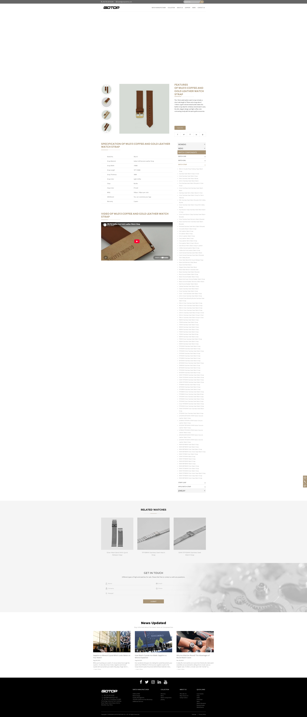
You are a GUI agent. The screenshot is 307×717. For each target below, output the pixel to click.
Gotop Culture (183, 697)
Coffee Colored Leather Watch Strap (189, 248)
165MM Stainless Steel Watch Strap (189, 341)
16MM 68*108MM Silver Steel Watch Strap (190, 449)
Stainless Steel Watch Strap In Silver (189, 173)
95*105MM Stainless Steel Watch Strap (189, 368)
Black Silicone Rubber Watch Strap (189, 277)
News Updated (153, 623)
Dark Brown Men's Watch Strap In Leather (191, 245)
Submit (153, 601)
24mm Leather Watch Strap (187, 236)
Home (103, 14)
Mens (180, 148)
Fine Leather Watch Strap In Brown (189, 243)
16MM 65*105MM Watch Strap (187, 461)
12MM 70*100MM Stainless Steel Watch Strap (191, 377)
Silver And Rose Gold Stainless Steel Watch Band (191, 189)
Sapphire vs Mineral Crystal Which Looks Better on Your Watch (111, 656)
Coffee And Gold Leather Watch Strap (143, 14)
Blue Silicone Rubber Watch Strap (188, 274)
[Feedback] (305, 485)
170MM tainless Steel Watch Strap (188, 322)
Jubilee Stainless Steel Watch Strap (189, 286)
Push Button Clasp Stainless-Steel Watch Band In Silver (192, 211)
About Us (180, 7)
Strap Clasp (182, 482)
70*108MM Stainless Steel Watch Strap (189, 389)
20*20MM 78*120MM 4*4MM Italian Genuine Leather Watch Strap (191, 427)
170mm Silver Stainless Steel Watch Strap (190, 310)
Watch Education (201, 703)
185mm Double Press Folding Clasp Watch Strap (191, 170)
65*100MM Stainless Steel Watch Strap (189, 360)
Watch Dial (182, 160)
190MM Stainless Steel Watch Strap (189, 329)
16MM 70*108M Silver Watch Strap (188, 454)
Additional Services (138, 701)
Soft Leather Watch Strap (186, 231)
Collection (171, 7)
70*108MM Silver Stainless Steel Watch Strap (191, 392)
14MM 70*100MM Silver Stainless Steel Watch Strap (191, 410)
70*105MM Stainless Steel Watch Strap (189, 348)
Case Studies (200, 694)
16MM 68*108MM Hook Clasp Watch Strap (190, 478)
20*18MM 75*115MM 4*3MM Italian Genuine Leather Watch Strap (190, 422)
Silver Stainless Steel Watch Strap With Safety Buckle (192, 206)
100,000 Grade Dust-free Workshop (142, 699)
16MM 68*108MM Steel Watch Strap (189, 447)
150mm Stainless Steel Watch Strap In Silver (191, 315)
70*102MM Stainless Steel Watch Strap (189, 346)
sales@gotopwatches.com (125, 2)
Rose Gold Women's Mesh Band (188, 262)
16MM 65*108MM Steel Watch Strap (189, 444)
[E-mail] (305, 477)
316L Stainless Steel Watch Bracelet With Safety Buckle (192, 201)
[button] (106, 85)
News (194, 7)
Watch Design (136, 695)
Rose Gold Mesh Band (185, 265)
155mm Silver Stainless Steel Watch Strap (190, 303)
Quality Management (138, 697)
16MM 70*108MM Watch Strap (187, 459)
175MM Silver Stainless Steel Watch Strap (190, 339)
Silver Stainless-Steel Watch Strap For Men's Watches (191, 196)
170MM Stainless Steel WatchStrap (188, 334)
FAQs (198, 695)
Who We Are (183, 694)
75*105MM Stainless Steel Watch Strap (189, 356)
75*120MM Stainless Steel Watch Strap (189, 370)
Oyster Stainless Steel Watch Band (188, 289)
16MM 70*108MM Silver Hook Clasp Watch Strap (192, 473)
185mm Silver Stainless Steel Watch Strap (190, 308)
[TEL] (305, 481)
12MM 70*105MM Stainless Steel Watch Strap (191, 375)
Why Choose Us (184, 695)
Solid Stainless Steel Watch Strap (188, 176)
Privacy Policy (202, 714)
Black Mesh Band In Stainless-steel (188, 269)
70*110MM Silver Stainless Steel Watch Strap (191, 396)
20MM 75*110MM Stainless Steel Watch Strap (191, 382)
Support (187, 7)
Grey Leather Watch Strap (186, 238)
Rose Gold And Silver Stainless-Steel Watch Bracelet (191, 223)
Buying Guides (201, 705)
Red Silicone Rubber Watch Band (188, 284)
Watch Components (118, 14)
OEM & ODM (136, 694)
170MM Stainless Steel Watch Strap (189, 324)
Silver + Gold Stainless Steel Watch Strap (190, 293)
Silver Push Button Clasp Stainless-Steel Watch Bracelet (192, 216)
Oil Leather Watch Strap (186, 233)
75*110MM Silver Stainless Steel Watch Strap (191, 401)
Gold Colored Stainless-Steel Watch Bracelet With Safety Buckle (191, 256)
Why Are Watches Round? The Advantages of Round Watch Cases (193, 656)
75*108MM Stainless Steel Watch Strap (189, 358)
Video (198, 697)
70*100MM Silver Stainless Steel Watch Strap (191, 406)
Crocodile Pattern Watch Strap (187, 229)
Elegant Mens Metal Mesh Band (188, 267)
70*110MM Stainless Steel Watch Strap (189, 353)
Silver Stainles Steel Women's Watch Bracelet (191, 219)
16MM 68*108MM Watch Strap (187, 463)
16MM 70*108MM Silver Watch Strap (189, 468)
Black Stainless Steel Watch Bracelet (189, 272)
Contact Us (201, 7)
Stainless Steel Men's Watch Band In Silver (191, 193)
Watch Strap (128, 14)
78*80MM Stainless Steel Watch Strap (189, 365)
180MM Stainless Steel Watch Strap (189, 327)
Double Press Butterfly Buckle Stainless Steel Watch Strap (191, 299)
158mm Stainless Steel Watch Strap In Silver (191, 317)
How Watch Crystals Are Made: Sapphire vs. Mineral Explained (151, 656)
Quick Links (201, 689)
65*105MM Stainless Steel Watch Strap (189, 372)
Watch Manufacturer (159, 7)
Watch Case (182, 156)
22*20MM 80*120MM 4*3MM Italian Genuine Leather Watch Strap (191, 417)
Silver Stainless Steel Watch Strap (188, 291)
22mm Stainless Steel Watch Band (188, 181)
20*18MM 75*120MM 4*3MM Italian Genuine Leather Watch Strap (191, 431)
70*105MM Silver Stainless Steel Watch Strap (191, 351)
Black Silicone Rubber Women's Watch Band (191, 281)
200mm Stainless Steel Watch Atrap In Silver (191, 312)
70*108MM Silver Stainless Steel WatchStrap (191, 394)
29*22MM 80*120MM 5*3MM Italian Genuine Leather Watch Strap (191, 436)
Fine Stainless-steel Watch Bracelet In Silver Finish (191, 184)
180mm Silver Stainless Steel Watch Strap (190, 305)
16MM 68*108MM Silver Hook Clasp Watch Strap (192, 451)
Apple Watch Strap (184, 486)
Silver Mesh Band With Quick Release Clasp (191, 260)
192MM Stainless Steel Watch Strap (189, 320)
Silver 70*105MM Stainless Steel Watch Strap (191, 404)
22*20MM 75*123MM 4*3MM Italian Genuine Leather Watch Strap (191, 441)
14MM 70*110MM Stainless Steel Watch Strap (191, 380)
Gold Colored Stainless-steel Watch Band (190, 253)
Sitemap (194, 714)
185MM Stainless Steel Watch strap (188, 336)
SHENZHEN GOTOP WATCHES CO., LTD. (118, 714)
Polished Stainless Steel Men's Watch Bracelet (192, 226)
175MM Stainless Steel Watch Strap (189, 332)
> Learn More (97, 669)
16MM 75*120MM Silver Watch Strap (189, 471)
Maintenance (200, 707)
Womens (182, 144)
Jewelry (181, 490)
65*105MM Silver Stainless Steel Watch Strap (191, 363)
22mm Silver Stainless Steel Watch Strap (190, 296)
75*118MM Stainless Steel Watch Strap (189, 384)
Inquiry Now (180, 128)
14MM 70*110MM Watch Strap (187, 456)
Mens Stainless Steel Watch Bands (188, 178)
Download (199, 699)
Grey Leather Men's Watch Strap (188, 241)
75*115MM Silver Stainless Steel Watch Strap (191, 413)
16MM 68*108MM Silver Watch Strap (189, 466)
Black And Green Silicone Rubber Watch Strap (192, 279)
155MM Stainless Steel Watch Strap (189, 344)
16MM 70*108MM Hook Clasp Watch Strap (190, 475)
